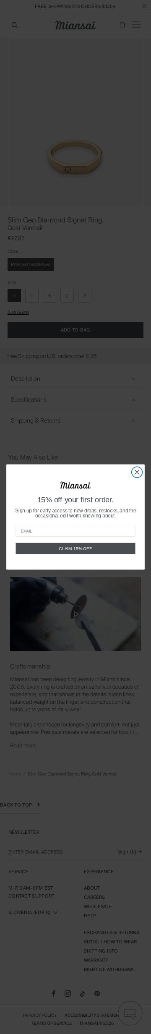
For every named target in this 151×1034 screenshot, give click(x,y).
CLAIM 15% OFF (75, 548)
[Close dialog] (137, 472)
